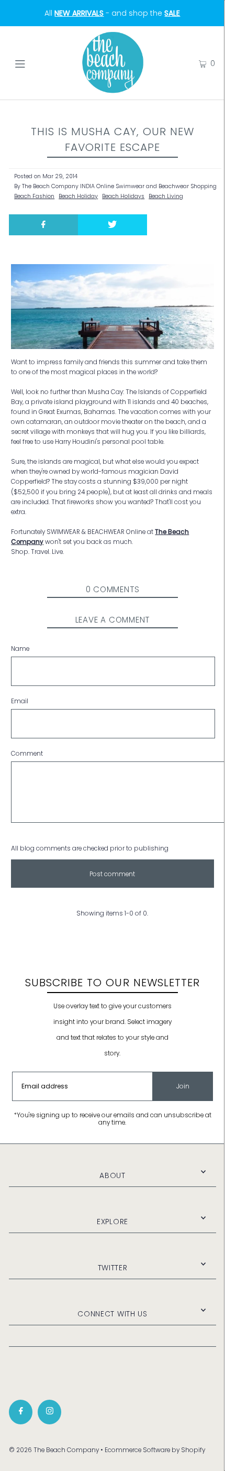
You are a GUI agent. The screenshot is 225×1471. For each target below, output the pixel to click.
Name (20, 649)
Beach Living (166, 196)
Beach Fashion (34, 196)
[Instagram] (49, 1412)
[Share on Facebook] (43, 224)
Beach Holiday (78, 196)
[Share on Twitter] (112, 224)
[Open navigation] (35, 63)
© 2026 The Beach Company (54, 1450)
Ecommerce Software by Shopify (155, 1450)
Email (19, 701)
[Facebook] (20, 1412)
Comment (27, 753)
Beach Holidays (123, 196)
